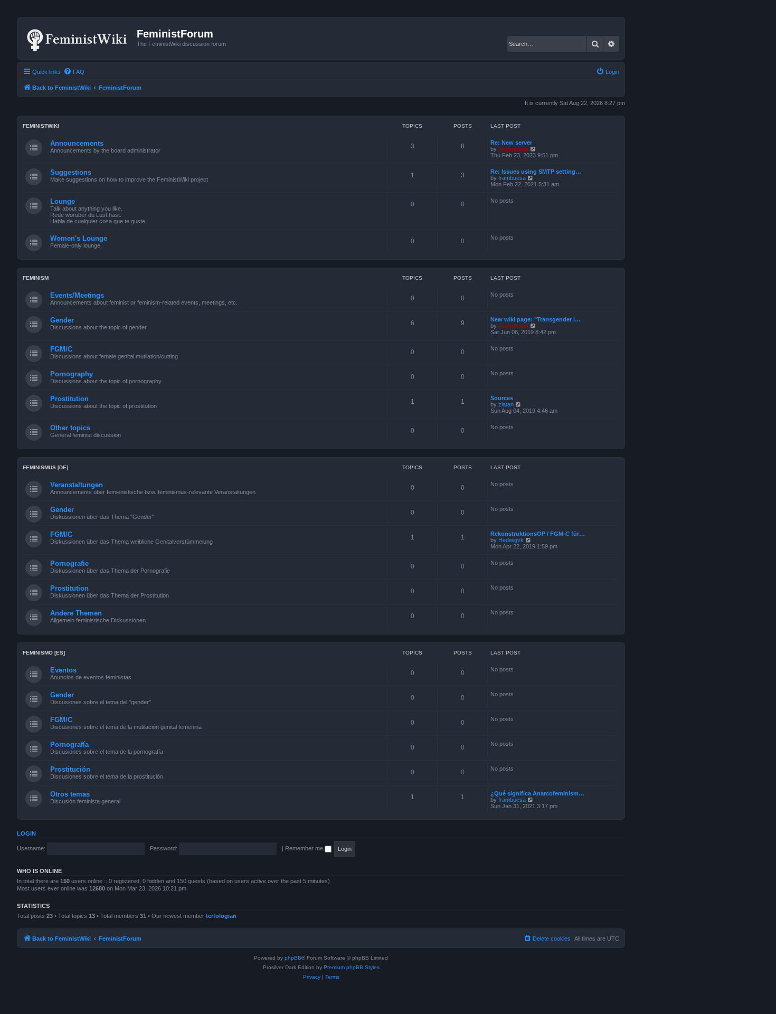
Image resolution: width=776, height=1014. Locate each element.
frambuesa (512, 178)
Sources (501, 398)
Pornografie (69, 563)
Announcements (76, 143)
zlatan (506, 404)
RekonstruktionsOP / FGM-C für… (537, 533)
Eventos (63, 670)
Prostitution (69, 399)
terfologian (221, 916)
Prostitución (70, 769)
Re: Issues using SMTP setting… (535, 171)
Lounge (62, 201)
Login (26, 833)
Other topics (70, 428)
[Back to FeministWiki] (78, 38)
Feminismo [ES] (44, 653)
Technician (513, 149)
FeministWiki (41, 126)
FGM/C (61, 349)
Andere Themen (76, 613)
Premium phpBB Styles (352, 967)
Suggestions (70, 172)
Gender (62, 320)
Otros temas (70, 794)
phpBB (293, 958)
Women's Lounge (78, 238)
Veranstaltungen (76, 485)
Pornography (71, 374)
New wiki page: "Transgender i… (535, 319)
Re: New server (511, 142)
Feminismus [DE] (45, 467)
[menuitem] (73, 71)
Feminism (36, 278)
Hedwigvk (511, 540)
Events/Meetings (77, 295)
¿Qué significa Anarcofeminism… (537, 793)
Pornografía (69, 744)
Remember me (305, 848)
